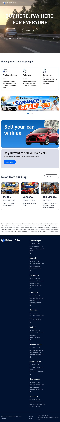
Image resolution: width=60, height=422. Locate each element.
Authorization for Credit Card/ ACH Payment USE (48, 418)
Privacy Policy (31, 417)
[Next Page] (56, 104)
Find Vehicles (30, 30)
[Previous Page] (4, 104)
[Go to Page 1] (28, 113)
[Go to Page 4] (32, 113)
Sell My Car (9, 162)
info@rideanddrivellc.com (43, 415)
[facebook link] (30, 253)
